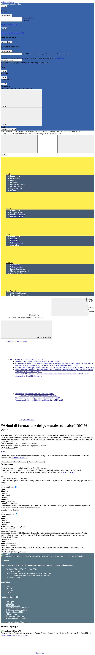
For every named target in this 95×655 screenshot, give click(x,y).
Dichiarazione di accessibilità (16, 610)
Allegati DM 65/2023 (27, 420)
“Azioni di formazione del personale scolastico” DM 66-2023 (37, 398)
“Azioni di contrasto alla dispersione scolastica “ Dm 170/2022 (38, 361)
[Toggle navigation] (19, 144)
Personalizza (6, 462)
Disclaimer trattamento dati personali (14, 635)
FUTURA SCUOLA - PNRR (17, 341)
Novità (90, 301)
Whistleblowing (11, 614)
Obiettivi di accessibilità (14, 612)
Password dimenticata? (9, 24)
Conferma (12, 129)
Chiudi (4, 71)
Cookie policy (11, 602)
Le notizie (90, 306)
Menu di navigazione (44, 337)
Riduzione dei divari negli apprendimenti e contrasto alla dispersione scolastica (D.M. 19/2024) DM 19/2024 (54, 368)
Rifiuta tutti (20, 462)
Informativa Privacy (13, 606)
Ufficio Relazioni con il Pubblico (18, 608)
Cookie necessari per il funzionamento (15, 478)
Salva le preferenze (18, 552)
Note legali (10, 604)
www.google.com (7, 487)
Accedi (4, 6)
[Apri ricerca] (75, 144)
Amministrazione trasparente (16, 618)
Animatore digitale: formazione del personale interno (34, 394)
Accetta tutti (36, 462)
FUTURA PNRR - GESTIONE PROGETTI (27, 359)
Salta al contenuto (7, 2)
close (3, 154)
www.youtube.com (8, 514)
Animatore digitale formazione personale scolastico (38, 396)
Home (90, 299)
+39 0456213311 (15, 571)
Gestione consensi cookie (15, 616)
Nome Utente (28, 18)
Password (26, 20)
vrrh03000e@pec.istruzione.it (30, 575)
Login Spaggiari (60, 58)
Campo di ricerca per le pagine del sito (15, 315)
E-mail (25, 54)
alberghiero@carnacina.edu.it (31, 573)
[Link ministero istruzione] (11, 4)
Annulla (4, 129)
